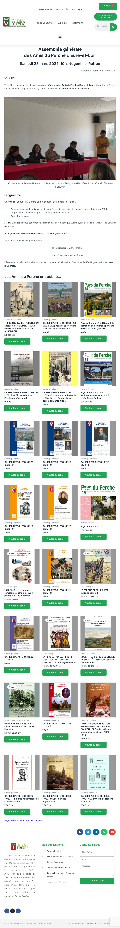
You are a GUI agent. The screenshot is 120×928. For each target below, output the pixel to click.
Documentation (45, 23)
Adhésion (63, 23)
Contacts (77, 23)
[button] (60, 36)
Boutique (77, 9)
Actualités (62, 9)
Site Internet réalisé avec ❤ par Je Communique (92, 923)
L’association (45, 9)
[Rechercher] (113, 27)
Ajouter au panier (17, 341)
